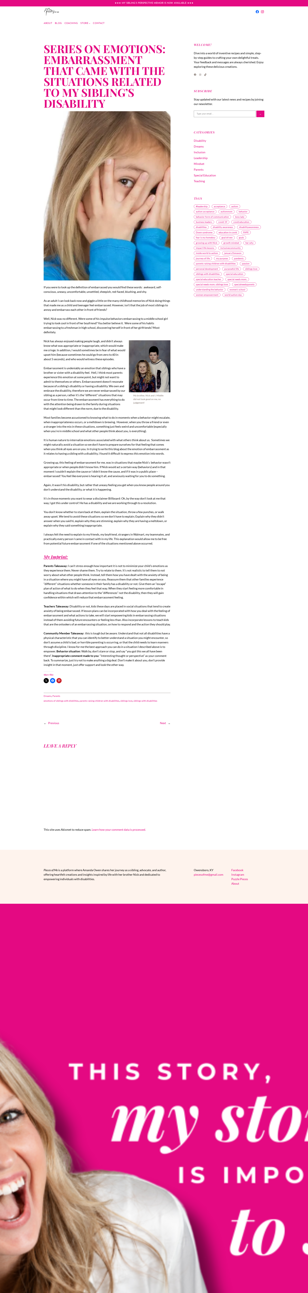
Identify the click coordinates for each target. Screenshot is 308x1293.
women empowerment (207, 294)
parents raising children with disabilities (99, 700)
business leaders (204, 222)
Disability (200, 140)
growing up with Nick (206, 242)
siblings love (126, 700)
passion (245, 263)
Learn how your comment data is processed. (119, 829)
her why (249, 242)
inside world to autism (207, 253)
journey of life (203, 258)
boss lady (239, 216)
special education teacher (208, 279)
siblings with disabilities (145, 700)
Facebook (237, 870)
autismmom (226, 211)
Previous (53, 723)
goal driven (227, 237)
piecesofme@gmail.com (208, 874)
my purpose (222, 258)
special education (234, 274)
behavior (243, 211)
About (235, 883)
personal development (207, 268)
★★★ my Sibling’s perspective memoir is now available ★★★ (154, 3)
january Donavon (232, 253)
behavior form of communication (212, 216)
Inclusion (199, 152)
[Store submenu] (89, 23)
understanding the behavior (209, 289)
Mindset (199, 163)
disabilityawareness (249, 227)
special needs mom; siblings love (212, 284)
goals (241, 237)
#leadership (202, 206)
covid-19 (222, 222)
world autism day (233, 294)
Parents (56, 696)
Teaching (199, 181)
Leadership (201, 158)
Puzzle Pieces (239, 879)
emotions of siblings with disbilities (61, 700)
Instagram (237, 874)
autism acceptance (205, 211)
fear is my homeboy (205, 237)
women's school (237, 289)
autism (234, 206)
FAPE (246, 232)
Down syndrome (204, 232)
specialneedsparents (244, 284)
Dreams (47, 696)
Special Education (205, 175)
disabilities (201, 227)
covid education (241, 222)
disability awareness (223, 227)
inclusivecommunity (230, 248)
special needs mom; (237, 279)
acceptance (219, 206)
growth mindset (231, 242)
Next (163, 723)
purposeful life (231, 268)
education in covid (228, 232)
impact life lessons (205, 248)
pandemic (239, 258)
